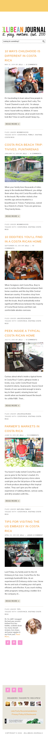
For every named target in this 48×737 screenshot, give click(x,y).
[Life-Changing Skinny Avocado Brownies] (20, 704)
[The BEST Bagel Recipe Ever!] (14, 704)
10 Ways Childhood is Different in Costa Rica (22, 56)
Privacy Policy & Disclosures (24, 714)
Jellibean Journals (24, 24)
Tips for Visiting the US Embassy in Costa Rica (22, 526)
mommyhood (23, 132)
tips (18, 609)
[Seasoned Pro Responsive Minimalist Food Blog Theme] (24, 723)
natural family (24, 509)
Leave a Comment (35, 535)
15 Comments (33, 435)
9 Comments (31, 340)
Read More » (12, 124)
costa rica (22, 135)
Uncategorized (24, 318)
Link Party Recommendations (24, 711)
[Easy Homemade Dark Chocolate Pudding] (38, 704)
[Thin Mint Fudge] (26, 704)
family (31, 135)
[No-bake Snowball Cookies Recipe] (32, 704)
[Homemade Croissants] (8, 704)
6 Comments (31, 65)
